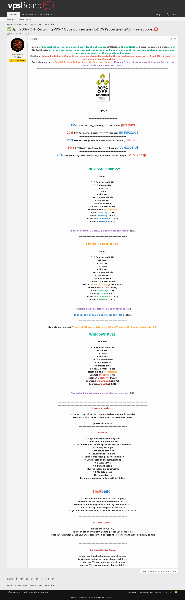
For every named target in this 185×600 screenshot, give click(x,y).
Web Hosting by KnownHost (35, 592)
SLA (129, 504)
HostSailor (13, 33)
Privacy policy (161, 592)
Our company (118, 498)
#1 (175, 39)
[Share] (171, 39)
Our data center (128, 510)
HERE (133, 230)
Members (44, 14)
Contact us (132, 592)
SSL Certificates (40, 49)
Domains (164, 46)
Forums (13, 14)
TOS (125, 501)
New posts (11, 19)
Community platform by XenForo (92, 597)
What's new (27, 14)
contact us (127, 531)
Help (171, 592)
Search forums (25, 19)
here (124, 555)
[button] (36, 14)
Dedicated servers (149, 46)
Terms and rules (146, 592)
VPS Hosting (113, 46)
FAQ (112, 528)
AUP (122, 507)
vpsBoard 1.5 (15, 592)
